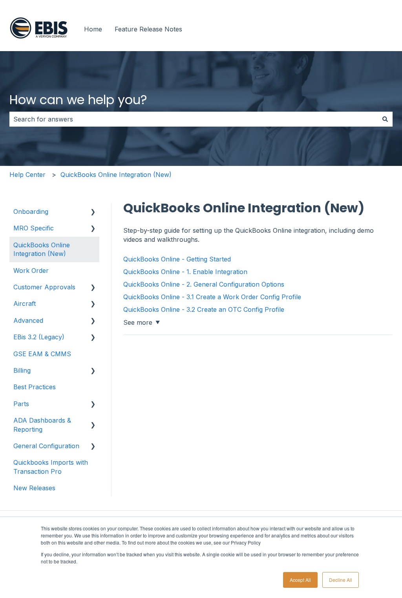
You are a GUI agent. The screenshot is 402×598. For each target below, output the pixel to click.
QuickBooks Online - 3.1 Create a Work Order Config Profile (212, 297)
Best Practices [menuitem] (34, 387)
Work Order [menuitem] (31, 270)
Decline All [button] (340, 579)
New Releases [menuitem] (34, 488)
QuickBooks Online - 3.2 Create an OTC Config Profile (203, 309)
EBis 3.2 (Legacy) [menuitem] (38, 337)
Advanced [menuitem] (28, 320)
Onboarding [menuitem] (30, 211)
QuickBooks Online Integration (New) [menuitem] (41, 249)
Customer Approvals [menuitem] (44, 287)
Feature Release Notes (148, 29)
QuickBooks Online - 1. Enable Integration (185, 272)
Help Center (27, 174)
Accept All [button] (300, 579)
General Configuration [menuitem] (46, 446)
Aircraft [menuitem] (24, 303)
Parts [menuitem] (21, 404)
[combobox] (193, 119)
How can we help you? (78, 100)
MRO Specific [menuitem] (33, 228)
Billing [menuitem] (22, 370)
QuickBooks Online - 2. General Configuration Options (203, 284)
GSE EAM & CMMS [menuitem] (42, 354)
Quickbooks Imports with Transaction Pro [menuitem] (50, 466)
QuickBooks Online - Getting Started (177, 259)
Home (93, 29)
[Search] (385, 119)
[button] (93, 212)
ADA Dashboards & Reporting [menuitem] (42, 424)
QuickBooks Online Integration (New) (116, 174)
